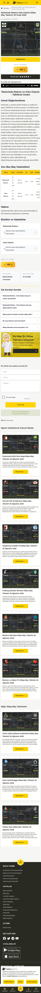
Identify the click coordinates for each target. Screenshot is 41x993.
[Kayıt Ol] (8, 3)
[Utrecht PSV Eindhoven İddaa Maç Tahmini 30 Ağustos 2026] (20, 489)
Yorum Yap (20, 405)
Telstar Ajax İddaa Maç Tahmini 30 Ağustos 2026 (16, 828)
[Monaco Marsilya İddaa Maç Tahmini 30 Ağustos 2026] (20, 623)
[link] (4, 938)
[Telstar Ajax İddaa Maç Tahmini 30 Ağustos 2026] (20, 815)
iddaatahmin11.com (6, 966)
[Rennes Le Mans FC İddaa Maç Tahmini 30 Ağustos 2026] (20, 668)
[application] (20, 86)
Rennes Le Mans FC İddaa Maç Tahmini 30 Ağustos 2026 (20, 681)
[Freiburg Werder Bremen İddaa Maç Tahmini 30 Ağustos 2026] (20, 578)
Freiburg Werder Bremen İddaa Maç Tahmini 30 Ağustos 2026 (17, 592)
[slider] (36, 85)
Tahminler (6, 8)
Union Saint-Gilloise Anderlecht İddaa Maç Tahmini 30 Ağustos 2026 (20, 735)
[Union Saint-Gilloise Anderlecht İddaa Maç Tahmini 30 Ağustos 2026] (20, 721)
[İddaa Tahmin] (20, 2)
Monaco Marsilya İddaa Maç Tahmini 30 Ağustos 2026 (19, 636)
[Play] (4, 86)
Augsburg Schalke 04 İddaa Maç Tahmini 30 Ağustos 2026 (19, 547)
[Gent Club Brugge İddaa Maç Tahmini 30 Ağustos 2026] (20, 768)
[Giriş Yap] (4, 3)
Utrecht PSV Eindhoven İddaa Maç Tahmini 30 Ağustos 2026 (17, 502)
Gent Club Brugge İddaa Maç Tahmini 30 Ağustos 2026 (19, 781)
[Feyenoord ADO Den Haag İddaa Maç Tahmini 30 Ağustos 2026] (20, 444)
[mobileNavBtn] (37, 3)
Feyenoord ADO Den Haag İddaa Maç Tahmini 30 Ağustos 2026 (18, 457)
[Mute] (32, 86)
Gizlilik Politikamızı (12, 976)
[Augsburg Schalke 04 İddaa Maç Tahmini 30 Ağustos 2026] (20, 533)
